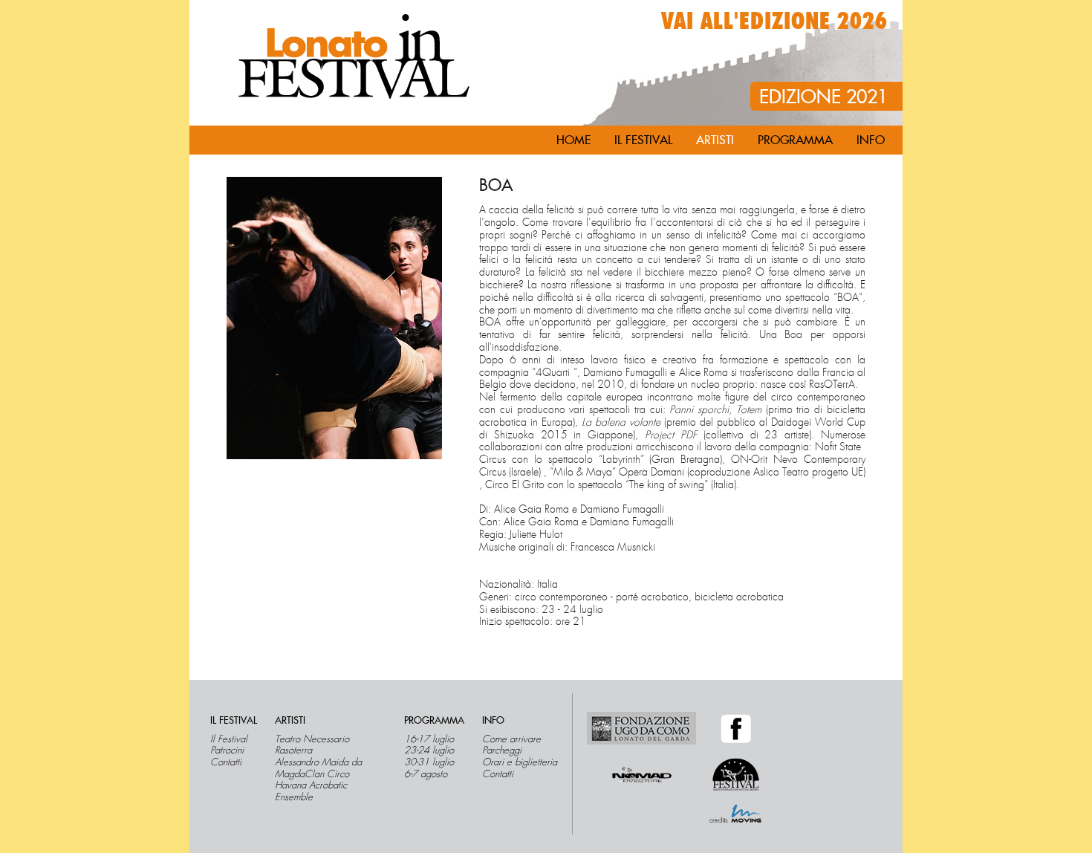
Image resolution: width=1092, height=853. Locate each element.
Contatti (225, 762)
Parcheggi (501, 750)
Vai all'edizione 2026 (774, 21)
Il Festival (228, 739)
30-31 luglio (429, 762)
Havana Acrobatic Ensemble (311, 790)
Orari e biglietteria (519, 762)
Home (573, 140)
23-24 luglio (429, 750)
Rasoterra (293, 750)
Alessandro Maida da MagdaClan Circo (318, 767)
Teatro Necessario (312, 739)
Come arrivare (511, 739)
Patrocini (227, 750)
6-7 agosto (425, 774)
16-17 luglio (429, 739)
